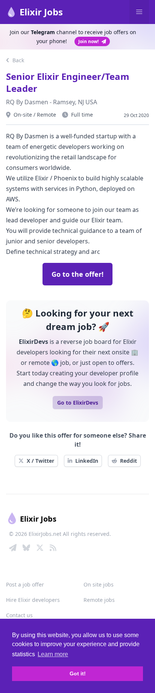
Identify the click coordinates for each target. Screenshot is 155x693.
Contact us (19, 615)
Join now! (88, 41)
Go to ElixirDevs (77, 402)
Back (17, 60)
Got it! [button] (78, 673)
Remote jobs (99, 599)
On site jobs (99, 584)
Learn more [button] (53, 654)
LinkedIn (86, 460)
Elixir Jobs (41, 12)
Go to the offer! (77, 274)
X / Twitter (40, 460)
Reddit (128, 460)
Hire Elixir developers (33, 599)
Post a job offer (25, 584)
